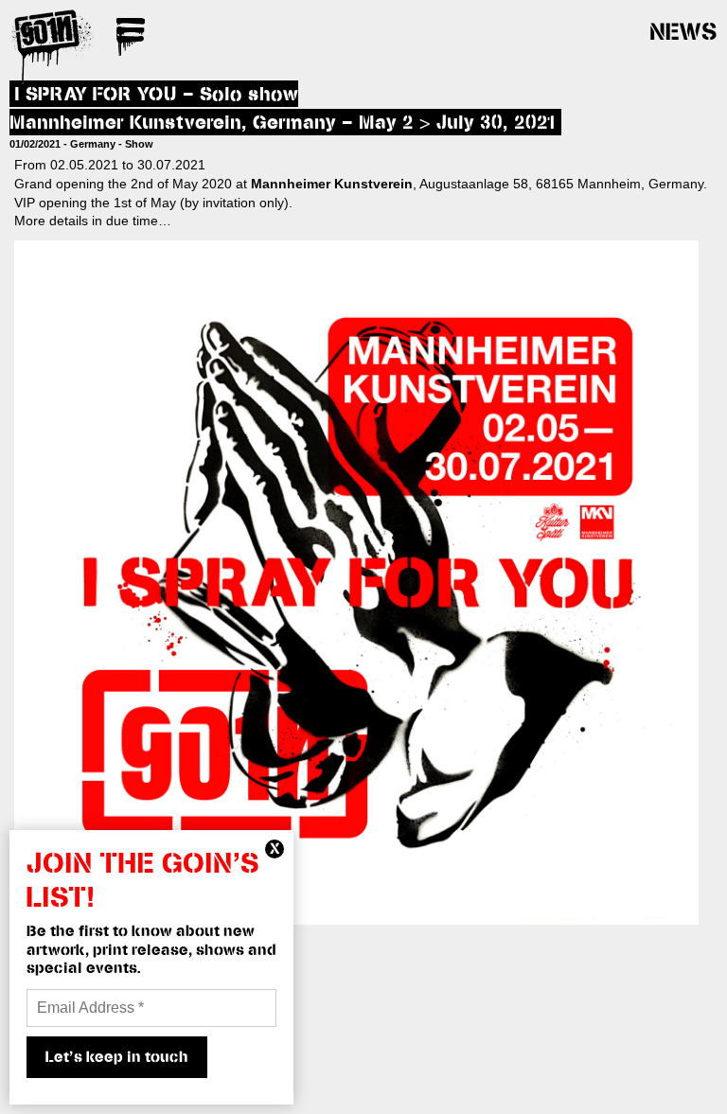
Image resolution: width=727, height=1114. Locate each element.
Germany (92, 144)
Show (139, 144)
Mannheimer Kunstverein (332, 183)
